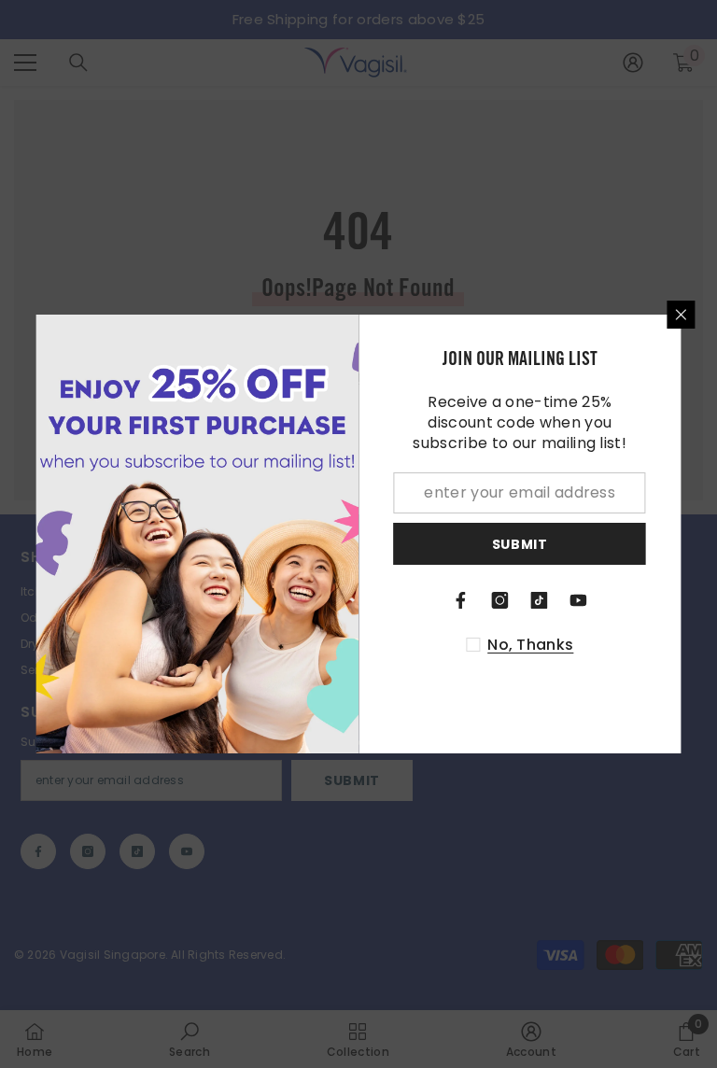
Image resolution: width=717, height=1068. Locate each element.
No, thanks (530, 645)
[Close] (682, 315)
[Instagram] (500, 600)
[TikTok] (539, 600)
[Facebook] (461, 600)
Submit (520, 544)
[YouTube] (578, 600)
